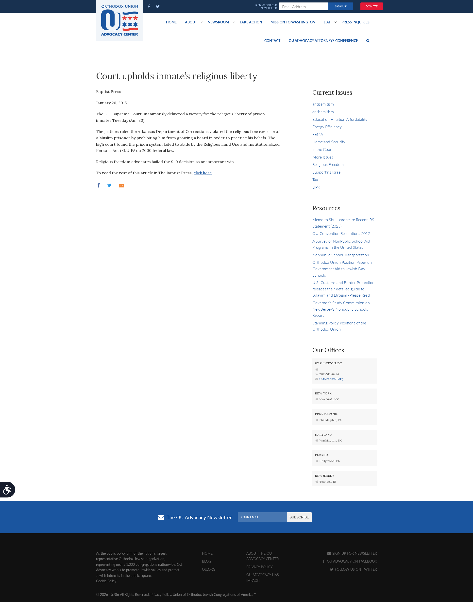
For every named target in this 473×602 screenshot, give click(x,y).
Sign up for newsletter (354, 553)
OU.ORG (208, 569)
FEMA (317, 134)
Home (171, 21)
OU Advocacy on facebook (351, 561)
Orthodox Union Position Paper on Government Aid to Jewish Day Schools (342, 268)
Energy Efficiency (327, 126)
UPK (316, 187)
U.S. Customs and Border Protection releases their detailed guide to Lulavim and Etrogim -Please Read (343, 289)
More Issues (322, 157)
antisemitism (323, 104)
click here (203, 172)
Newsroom (218, 21)
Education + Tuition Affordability (339, 119)
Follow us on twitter (355, 569)
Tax (315, 179)
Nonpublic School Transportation (340, 255)
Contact (272, 40)
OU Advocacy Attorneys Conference (323, 40)
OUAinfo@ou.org (331, 379)
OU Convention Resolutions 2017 (341, 233)
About (191, 21)
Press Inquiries (355, 21)
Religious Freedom (328, 164)
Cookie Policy (106, 580)
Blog (206, 561)
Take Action (251, 21)
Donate (372, 6)
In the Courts (323, 149)
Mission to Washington (292, 21)
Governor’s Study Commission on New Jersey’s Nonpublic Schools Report (341, 309)
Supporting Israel (326, 172)
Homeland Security (328, 141)
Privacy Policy (259, 566)
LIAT (327, 21)
